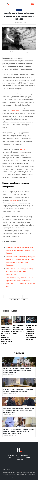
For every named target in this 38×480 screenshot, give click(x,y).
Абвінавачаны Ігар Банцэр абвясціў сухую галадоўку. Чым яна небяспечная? (19, 271)
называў (15, 111)
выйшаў (23, 149)
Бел (32, 4)
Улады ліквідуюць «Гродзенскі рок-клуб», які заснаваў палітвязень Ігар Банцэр (20, 250)
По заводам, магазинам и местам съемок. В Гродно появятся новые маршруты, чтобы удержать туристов (17, 370)
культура (8, 296)
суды (24, 300)
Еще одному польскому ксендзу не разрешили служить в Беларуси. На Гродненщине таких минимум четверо (18, 410)
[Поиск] (26, 3)
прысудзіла (13, 200)
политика (28, 296)
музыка (18, 296)
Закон (19, 10)
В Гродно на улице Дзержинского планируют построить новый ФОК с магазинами (18, 390)
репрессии (14, 300)
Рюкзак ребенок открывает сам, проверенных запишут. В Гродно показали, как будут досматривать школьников (18, 431)
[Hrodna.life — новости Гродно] (7, 3)
